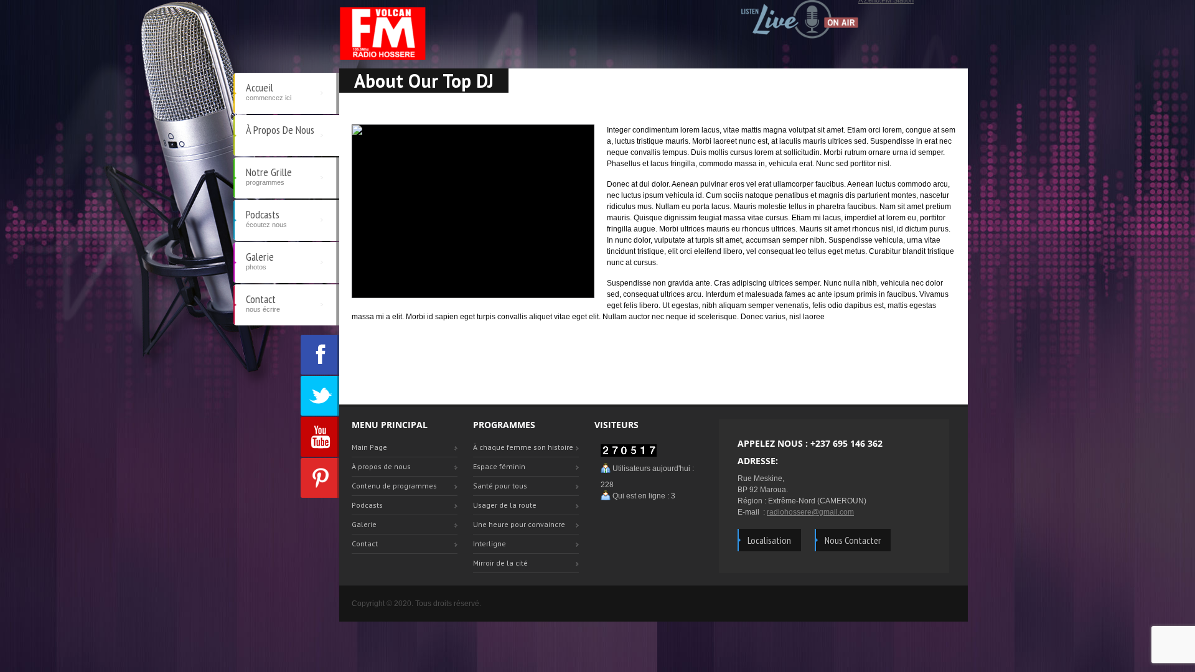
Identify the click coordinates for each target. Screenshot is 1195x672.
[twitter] (320, 396)
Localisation (769, 540)
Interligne (489, 543)
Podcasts (266, 217)
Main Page (369, 447)
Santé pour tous (500, 485)
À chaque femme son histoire (523, 447)
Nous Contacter (853, 540)
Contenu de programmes (394, 485)
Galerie (260, 260)
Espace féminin (499, 466)
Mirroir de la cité (500, 562)
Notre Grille (269, 175)
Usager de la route (505, 505)
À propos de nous (280, 130)
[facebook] (320, 355)
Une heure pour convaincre (519, 524)
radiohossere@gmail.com (810, 512)
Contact (263, 302)
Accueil (268, 90)
